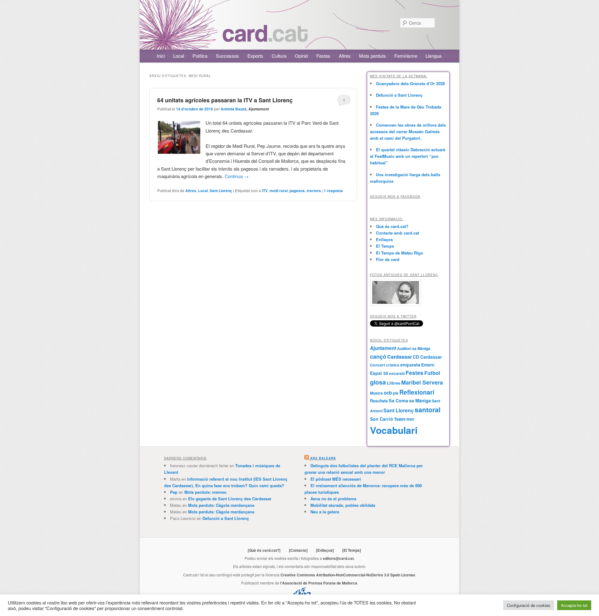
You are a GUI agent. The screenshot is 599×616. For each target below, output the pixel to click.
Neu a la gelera (324, 512)
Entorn (427, 365)
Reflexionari (416, 392)
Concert (377, 365)
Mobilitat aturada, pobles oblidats (342, 505)
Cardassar (399, 356)
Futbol (432, 372)
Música (376, 393)
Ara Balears (323, 458)
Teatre (400, 419)
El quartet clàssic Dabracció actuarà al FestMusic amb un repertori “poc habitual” (407, 156)
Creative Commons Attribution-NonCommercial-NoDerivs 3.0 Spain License (347, 575)
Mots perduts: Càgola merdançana (221, 505)
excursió (397, 373)
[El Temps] (351, 550)
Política (199, 55)
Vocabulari (393, 430)
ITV (265, 190)
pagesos (297, 190)
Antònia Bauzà (233, 109)
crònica (392, 365)
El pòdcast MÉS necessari (335, 479)
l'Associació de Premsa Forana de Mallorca (318, 583)
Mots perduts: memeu (205, 492)
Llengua (433, 55)
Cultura (279, 55)
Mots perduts (372, 55)
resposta (333, 190)
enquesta (410, 364)
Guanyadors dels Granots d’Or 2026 (410, 83)
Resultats (379, 401)
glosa (378, 382)
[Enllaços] (325, 550)
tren (410, 419)
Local (178, 55)
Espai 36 (379, 373)
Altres (345, 55)
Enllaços (384, 239)
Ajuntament (383, 348)
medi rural (279, 190)
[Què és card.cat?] (264, 550)
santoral (428, 410)
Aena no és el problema (333, 499)
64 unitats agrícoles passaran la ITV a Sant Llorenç (225, 100)
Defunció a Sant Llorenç (399, 95)
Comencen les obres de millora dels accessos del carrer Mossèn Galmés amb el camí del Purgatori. (408, 131)
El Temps (385, 246)
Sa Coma (398, 400)
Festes (323, 55)
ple (395, 393)
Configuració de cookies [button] (528, 605)
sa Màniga (420, 400)
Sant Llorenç (221, 190)
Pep (174, 492)
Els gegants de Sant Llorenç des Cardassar (229, 499)
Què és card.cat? (392, 226)
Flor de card (387, 259)
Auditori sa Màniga (413, 348)
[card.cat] (265, 38)
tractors (314, 190)
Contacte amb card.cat (397, 233)
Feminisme (405, 55)
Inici (161, 55)
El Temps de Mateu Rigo (399, 253)
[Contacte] (298, 550)
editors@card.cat (338, 558)
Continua (237, 176)
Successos (227, 55)
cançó (378, 356)
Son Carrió (381, 419)
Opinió (301, 55)
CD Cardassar (427, 357)
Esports (255, 55)
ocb (388, 392)
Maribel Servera (422, 382)
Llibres (393, 383)
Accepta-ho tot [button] (574, 605)
